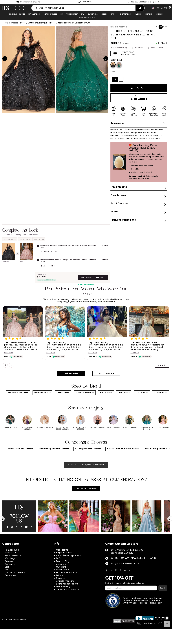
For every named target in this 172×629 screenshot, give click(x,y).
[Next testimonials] (11, 365)
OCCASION (148, 14)
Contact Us (62, 549)
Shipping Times (64, 552)
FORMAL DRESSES (34, 14)
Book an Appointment (86, 488)
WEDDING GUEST (72, 14)
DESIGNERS (159, 14)
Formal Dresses (11, 22)
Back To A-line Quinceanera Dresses (87, 464)
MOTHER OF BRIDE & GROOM (53, 14)
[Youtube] (23, 9)
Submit (162, 588)
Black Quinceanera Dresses (88, 449)
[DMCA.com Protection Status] (124, 621)
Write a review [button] (71, 373)
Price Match (62, 575)
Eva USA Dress (63, 393)
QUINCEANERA (92, 14)
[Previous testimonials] (5, 365)
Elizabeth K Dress (42, 393)
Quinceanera (11, 575)
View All (162, 365)
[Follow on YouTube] (125, 570)
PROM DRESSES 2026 (86, 18)
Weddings (10, 558)
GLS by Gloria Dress (84, 393)
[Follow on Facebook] (106, 570)
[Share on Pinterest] (163, 26)
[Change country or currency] (153, 8)
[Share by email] (166, 26)
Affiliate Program (65, 580)
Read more (51, 353)
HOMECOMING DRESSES (17, 14)
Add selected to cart (93, 277)
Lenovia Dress (160, 393)
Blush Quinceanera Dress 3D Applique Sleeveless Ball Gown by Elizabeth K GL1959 (68, 261)
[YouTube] (26, 526)
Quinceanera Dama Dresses (20, 449)
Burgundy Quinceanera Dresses (54, 449)
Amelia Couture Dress (18, 393)
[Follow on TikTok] (130, 570)
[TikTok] (23, 7)
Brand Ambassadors (67, 583)
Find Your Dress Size (66, 572)
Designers (10, 564)
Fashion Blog (62, 561)
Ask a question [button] (106, 373)
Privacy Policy (63, 586)
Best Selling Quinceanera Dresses (123, 449)
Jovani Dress (106, 393)
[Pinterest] (19, 9)
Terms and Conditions (67, 589)
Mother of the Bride (15, 572)
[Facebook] (15, 7)
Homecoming (12, 549)
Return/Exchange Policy (68, 555)
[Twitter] (15, 9)
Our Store (61, 566)
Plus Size (9, 561)
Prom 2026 (10, 552)
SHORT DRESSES (125, 14)
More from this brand (118, 27)
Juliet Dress (124, 393)
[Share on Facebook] (156, 26)
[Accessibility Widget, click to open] (167, 618)
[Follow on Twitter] (111, 570)
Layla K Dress (142, 393)
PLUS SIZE (138, 14)
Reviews (60, 578)
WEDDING (104, 14)
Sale (82, 14)
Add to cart (139, 88)
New (7, 569)
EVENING (114, 14)
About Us (61, 564)
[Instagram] (19, 7)
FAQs (58, 558)
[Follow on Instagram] (116, 570)
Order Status (63, 569)
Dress (23, 22)
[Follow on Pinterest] (120, 570)
